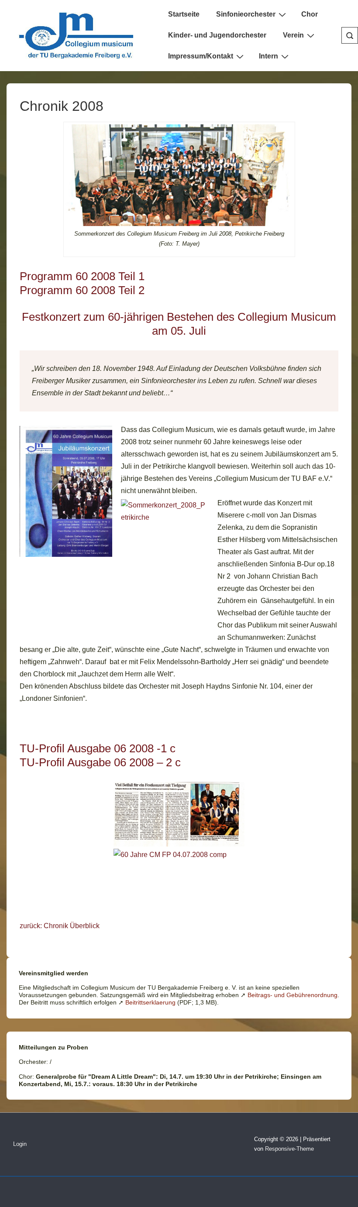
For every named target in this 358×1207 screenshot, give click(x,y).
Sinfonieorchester (245, 14)
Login (20, 1144)
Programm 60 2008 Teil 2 (82, 290)
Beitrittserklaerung (150, 1002)
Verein (293, 35)
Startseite (184, 14)
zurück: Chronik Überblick (60, 925)
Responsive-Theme (289, 1148)
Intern (268, 56)
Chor (309, 14)
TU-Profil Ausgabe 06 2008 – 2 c (100, 762)
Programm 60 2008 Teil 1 (82, 276)
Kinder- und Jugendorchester (217, 35)
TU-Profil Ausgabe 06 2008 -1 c (98, 748)
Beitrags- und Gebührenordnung (292, 994)
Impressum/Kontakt (200, 56)
